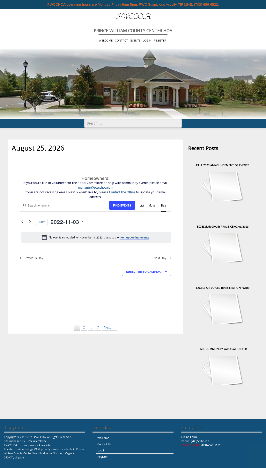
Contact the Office (122, 192)
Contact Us (104, 444)
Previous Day (34, 258)
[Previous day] (22, 221)
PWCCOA (133, 17)
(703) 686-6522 (206, 4)
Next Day (159, 258)
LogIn (147, 40)
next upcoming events (134, 237)
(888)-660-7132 (211, 445)
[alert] (96, 237)
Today (41, 221)
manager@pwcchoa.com (95, 187)
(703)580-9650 (200, 441)
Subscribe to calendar (144, 272)
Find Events (122, 205)
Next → (109, 327)
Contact (121, 40)
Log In (101, 450)
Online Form (189, 437)
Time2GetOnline (36, 441)
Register (160, 40)
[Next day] (29, 221)
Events (135, 40)
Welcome (106, 40)
